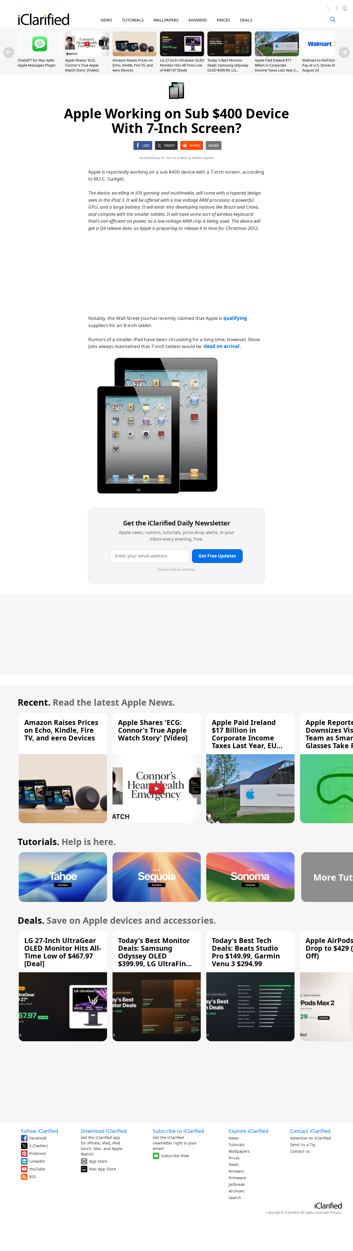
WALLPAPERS (165, 20)
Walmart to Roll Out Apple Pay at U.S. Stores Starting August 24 (323, 65)
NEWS (106, 20)
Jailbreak (237, 1184)
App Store (98, 1161)
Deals (234, 1164)
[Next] (344, 52)
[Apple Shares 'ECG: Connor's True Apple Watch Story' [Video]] (87, 55)
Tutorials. (38, 842)
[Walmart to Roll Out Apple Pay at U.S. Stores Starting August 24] (324, 55)
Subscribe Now (175, 1155)
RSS (32, 1176)
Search (235, 1197)
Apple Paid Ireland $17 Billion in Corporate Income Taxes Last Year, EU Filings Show (276, 68)
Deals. (31, 920)
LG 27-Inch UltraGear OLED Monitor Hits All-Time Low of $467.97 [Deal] (182, 65)
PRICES (223, 20)
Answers (236, 1171)
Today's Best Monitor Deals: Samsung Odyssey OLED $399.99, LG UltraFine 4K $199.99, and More (228, 70)
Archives (236, 1191)
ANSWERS (197, 20)
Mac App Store (102, 1169)
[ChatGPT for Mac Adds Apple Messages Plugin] (40, 55)
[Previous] (8, 52)
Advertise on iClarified (310, 1138)
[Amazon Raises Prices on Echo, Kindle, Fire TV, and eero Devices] (135, 55)
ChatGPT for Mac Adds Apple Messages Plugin (36, 63)
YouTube (37, 1169)
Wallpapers (239, 1151)
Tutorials (237, 1144)
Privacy (335, 1212)
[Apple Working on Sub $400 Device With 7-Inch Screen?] (157, 426)
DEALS (246, 20)
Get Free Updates (217, 556)
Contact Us (300, 1151)
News (234, 1138)
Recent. (34, 702)
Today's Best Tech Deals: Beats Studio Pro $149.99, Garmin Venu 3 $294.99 (246, 952)
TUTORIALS (133, 20)
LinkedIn (37, 1161)
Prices (234, 1157)
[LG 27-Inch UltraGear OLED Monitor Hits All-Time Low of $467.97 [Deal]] (182, 55)
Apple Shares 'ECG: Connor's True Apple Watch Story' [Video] (82, 65)
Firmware (237, 1177)
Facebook (37, 1138)
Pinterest (37, 1153)
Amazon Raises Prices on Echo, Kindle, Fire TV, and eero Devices (133, 65)
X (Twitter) (38, 1145)
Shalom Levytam (203, 158)
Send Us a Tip (302, 1144)
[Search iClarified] (332, 19)
